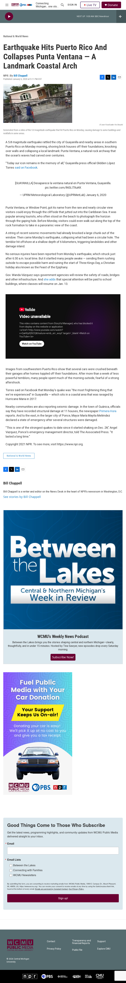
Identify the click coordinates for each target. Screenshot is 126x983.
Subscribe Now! (63, 657)
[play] (9, 16)
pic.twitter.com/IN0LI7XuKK (63, 187)
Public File (77, 950)
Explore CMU (103, 949)
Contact (51, 941)
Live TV (91, 5)
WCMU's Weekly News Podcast (63, 636)
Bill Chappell (20, 75)
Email (10, 843)
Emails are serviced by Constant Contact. (51, 889)
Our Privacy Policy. (76, 889)
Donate (113, 5)
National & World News (15, 36)
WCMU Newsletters (24, 875)
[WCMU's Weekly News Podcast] (63, 569)
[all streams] (121, 16)
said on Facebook (26, 167)
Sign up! (63, 898)
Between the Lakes (24, 865)
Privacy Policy (54, 949)
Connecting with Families (27, 870)
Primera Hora (107, 411)
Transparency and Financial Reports (81, 941)
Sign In (72, 4)
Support (101, 941)
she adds (50, 279)
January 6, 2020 (96, 195)
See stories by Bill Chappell (22, 497)
